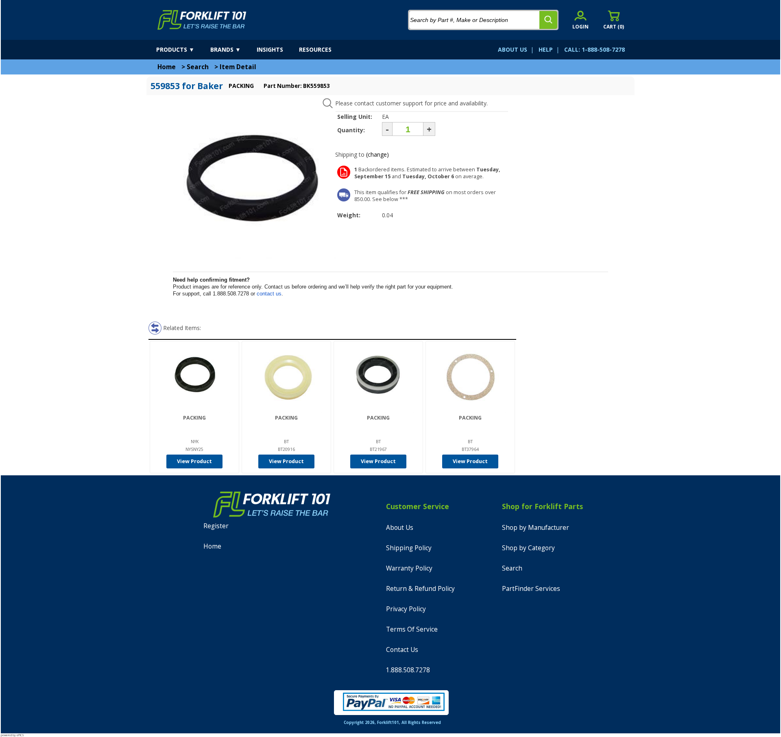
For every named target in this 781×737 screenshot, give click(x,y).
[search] (548, 20)
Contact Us (402, 649)
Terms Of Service (412, 629)
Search (198, 67)
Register (216, 526)
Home (166, 67)
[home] (202, 20)
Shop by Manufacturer (535, 527)
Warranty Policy (409, 568)
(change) (377, 154)
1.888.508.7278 (408, 670)
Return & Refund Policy (420, 588)
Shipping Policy (409, 548)
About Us (399, 527)
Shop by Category (528, 548)
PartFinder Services (531, 588)
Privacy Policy (406, 609)
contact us (269, 294)
